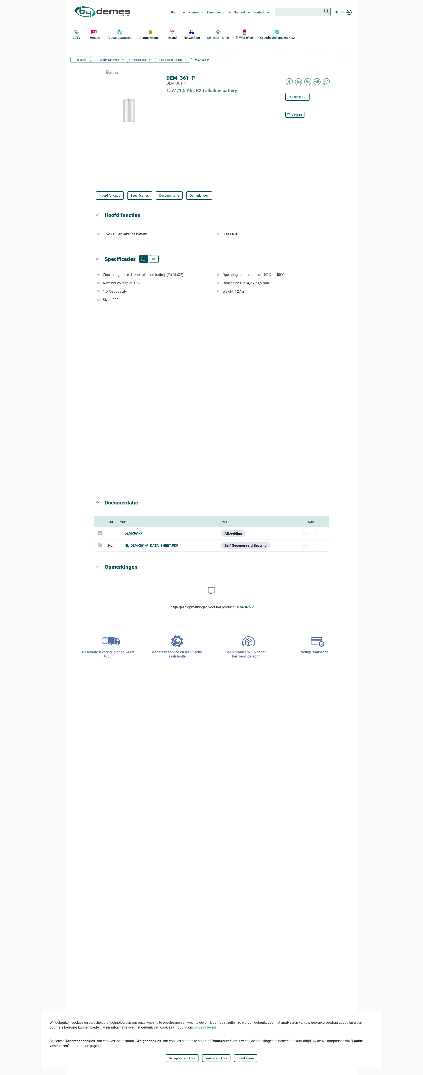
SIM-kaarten (244, 37)
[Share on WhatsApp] (326, 81)
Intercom (94, 37)
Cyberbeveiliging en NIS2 (277, 37)
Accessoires (139, 59)
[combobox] (303, 12)
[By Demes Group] (102, 12)
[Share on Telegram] (317, 81)
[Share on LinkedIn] (298, 81)
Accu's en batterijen (170, 59)
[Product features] (143, 259)
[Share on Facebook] (289, 81)
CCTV (77, 37)
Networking (192, 37)
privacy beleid (205, 1027)
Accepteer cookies (182, 1058)
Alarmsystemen (150, 37)
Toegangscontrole (119, 37)
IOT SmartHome (218, 37)
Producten (80, 59)
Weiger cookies (216, 1058)
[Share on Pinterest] (308, 81)
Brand (172, 37)
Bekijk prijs (297, 96)
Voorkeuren (245, 1058)
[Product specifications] (154, 259)
